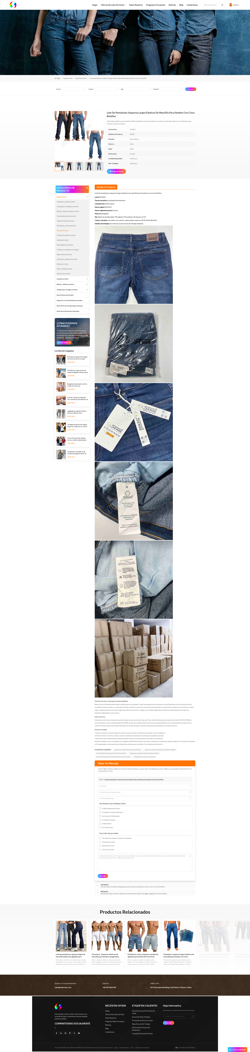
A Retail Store (106, 823)
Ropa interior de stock (64, 254)
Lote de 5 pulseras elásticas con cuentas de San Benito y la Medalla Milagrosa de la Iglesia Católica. (77, 398)
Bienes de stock (100, 704)
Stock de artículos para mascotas (68, 311)
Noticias (172, 5)
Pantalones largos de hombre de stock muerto (144, 753)
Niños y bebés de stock (64, 269)
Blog (181, 5)
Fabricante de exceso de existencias (141, 1028)
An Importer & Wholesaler (111, 816)
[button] (201, 943)
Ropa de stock (67, 78)
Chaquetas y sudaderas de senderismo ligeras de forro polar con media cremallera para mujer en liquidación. (76, 453)
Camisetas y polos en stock (66, 202)
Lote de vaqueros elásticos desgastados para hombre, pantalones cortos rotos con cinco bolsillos (214, 955)
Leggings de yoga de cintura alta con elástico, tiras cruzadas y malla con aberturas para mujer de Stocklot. (76, 412)
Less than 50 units (108, 849)
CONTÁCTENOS (63, 342)
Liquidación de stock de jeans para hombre (127, 750)
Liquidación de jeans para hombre (144, 757)
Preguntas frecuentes (155, 5)
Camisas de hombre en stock (66, 216)
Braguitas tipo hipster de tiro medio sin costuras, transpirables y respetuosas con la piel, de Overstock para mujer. (77, 385)
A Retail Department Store (111, 808)
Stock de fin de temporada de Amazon (70, 306)
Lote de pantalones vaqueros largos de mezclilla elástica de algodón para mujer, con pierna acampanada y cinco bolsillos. (70, 955)
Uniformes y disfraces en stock (67, 259)
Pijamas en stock (62, 264)
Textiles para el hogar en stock (67, 290)
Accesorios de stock (63, 273)
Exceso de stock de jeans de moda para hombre (111, 753)
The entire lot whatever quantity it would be (117, 838)
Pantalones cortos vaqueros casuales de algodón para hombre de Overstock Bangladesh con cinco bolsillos (143, 955)
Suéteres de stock (63, 240)
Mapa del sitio (124, 1047)
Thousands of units (108, 842)
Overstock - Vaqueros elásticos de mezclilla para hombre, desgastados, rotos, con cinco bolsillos (105, 955)
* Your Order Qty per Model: (108, 833)
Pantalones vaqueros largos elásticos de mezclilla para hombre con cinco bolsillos (178, 955)
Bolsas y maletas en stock (65, 284)
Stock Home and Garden (65, 295)
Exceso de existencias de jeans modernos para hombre (113, 757)
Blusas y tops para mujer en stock (68, 211)
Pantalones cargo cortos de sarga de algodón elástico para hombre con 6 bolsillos (77, 371)
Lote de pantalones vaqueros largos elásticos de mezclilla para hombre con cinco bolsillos (134, 779)
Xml (132, 1047)
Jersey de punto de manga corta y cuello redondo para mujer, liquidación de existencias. (76, 439)
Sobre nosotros (136, 5)
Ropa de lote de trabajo (141, 1024)
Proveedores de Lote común (142, 1020)
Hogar (94, 5)
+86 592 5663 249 (109, 987)
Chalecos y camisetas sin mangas (68, 250)
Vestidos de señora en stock (66, 235)
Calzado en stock (62, 279)
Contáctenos (192, 5)
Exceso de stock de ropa (141, 1017)
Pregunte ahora (117, 171)
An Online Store (107, 827)
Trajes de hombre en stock (65, 221)
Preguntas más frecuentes (114, 1021)
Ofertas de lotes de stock (112, 5)
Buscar (190, 89)
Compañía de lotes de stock (142, 1034)
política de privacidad (142, 1047)
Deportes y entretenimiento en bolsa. (70, 300)
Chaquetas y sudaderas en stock (67, 206)
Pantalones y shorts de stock (66, 226)
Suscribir (168, 1023)
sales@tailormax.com (63, 987)
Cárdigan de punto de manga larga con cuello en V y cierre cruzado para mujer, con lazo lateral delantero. (77, 425)
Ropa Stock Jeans (81, 78)
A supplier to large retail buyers (112, 812)
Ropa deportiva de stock (65, 245)
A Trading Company (108, 820)
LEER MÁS (71, 362)
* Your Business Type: (112, 803)
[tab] (106, 187)
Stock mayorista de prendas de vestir (143, 1012)
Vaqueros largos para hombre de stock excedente (160, 750)
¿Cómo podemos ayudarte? (67, 324)
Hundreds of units (108, 846)
